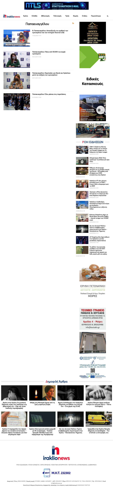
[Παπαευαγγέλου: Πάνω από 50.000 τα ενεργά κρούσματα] (17, 59)
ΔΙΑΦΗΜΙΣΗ (92, 465)
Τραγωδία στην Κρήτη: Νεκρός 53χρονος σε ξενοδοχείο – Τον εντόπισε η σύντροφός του (99, 431)
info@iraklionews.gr (56, 483)
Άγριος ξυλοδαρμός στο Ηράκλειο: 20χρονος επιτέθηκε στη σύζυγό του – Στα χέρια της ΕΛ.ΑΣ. (70, 404)
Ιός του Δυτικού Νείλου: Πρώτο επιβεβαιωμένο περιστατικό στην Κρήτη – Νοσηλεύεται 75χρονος (98, 228)
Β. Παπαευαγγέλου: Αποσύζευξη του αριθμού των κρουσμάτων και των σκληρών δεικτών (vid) (50, 31)
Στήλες (84, 16)
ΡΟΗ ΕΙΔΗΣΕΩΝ (22, 465)
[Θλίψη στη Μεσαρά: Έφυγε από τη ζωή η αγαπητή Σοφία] (42, 393)
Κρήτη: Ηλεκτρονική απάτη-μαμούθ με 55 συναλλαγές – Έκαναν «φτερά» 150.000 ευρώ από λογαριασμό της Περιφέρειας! (42, 431)
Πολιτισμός (57, 16)
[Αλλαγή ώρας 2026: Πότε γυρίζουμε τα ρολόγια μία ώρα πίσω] (82, 161)
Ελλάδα (34, 16)
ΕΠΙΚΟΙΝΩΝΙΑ (82, 465)
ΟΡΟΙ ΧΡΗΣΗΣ (45, 465)
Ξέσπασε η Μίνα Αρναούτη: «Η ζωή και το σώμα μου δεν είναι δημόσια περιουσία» (99, 193)
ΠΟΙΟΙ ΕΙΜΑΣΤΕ (33, 465)
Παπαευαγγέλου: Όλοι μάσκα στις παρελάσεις (49, 94)
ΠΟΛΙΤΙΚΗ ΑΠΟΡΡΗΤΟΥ (59, 465)
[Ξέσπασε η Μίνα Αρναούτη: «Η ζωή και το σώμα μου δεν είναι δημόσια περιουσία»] (82, 195)
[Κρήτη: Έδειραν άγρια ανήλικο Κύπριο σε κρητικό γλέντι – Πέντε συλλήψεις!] (99, 393)
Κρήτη (25, 16)
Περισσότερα (96, 16)
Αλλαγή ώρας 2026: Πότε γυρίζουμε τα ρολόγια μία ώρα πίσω (99, 159)
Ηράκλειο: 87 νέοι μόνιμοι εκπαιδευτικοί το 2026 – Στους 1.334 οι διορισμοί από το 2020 (99, 183)
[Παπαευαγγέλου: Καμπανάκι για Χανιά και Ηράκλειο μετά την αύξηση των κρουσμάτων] (17, 80)
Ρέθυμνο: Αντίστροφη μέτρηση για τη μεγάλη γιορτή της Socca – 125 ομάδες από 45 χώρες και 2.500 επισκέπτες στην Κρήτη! (99, 171)
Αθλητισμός (45, 16)
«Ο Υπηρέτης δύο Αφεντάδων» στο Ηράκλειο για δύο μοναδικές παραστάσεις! (99, 238)
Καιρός (75, 16)
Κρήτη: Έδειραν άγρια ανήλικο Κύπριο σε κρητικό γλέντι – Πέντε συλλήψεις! (98, 404)
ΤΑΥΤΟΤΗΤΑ (72, 465)
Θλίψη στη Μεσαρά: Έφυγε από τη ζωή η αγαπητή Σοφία (42, 403)
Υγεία (67, 16)
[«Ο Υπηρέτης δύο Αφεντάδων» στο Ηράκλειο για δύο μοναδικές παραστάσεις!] (82, 240)
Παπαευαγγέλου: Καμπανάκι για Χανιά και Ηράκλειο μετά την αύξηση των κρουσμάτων (51, 74)
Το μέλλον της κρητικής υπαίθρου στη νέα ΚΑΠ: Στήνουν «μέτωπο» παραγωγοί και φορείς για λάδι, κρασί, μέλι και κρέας (98, 250)
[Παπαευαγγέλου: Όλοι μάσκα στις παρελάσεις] (17, 101)
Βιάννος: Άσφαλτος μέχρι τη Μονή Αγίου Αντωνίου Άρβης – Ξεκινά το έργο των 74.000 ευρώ (99, 217)
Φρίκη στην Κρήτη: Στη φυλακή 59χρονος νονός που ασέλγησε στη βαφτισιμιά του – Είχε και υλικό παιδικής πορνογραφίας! (14, 405)
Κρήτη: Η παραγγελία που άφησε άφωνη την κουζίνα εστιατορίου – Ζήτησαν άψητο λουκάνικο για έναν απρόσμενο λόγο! (14, 431)
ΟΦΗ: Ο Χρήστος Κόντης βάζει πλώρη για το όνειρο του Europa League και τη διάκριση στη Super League (98, 149)
